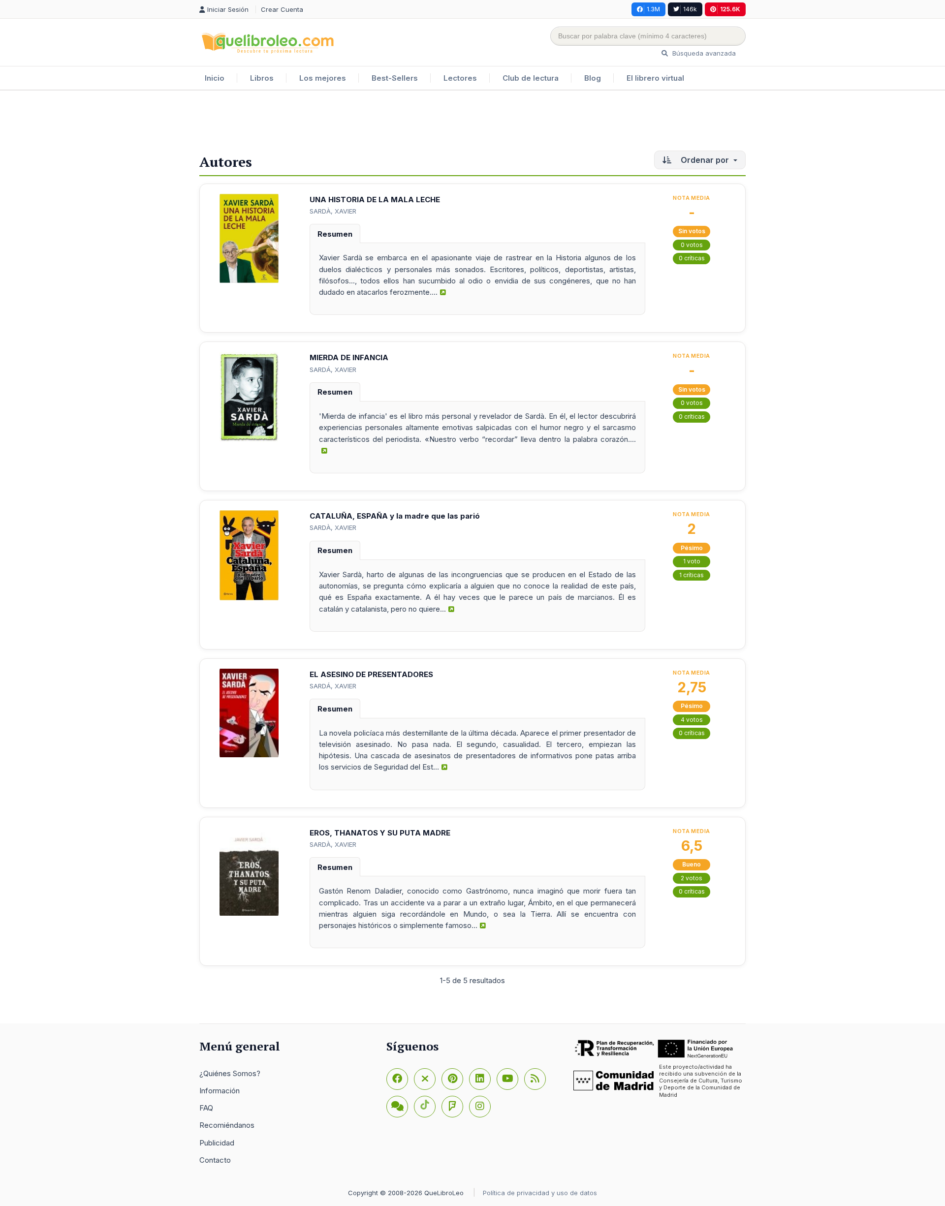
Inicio (214, 78)
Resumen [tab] (334, 234)
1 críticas (691, 575)
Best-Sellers (395, 78)
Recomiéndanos (226, 1125)
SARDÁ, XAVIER (333, 369)
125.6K (730, 9)
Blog (592, 78)
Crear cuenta (282, 9)
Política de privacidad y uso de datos (540, 1193)
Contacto (215, 1160)
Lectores (460, 78)
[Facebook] (397, 1079)
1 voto (691, 561)
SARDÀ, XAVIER (333, 211)
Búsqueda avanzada (703, 53)
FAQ (206, 1108)
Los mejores (322, 78)
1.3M (653, 9)
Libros (262, 78)
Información (219, 1090)
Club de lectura (531, 78)
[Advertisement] (472, 122)
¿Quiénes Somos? (229, 1073)
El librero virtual (655, 78)
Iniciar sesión (229, 9)
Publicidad (216, 1142)
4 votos (692, 719)
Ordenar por (705, 160)
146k (690, 9)
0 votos (692, 244)
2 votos (691, 878)
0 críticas (692, 258)
